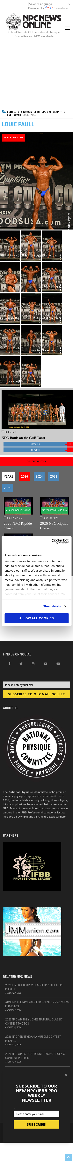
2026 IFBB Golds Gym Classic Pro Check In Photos (33, 987)
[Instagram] (33, 664)
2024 (39, 476)
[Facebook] (9, 664)
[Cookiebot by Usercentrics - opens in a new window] (52, 541)
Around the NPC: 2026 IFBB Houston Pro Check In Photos (37, 1004)
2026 (24, 476)
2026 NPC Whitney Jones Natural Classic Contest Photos (34, 1021)
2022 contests (30, 111)
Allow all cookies (36, 618)
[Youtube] (58, 664)
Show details (52, 606)
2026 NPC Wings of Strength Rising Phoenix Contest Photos (35, 1056)
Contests (13, 111)
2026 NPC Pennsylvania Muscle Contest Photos (33, 1038)
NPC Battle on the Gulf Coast (23, 438)
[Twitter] (21, 664)
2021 (7, 488)
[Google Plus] (45, 664)
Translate (61, 8)
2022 (53, 476)
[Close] (66, 1074)
